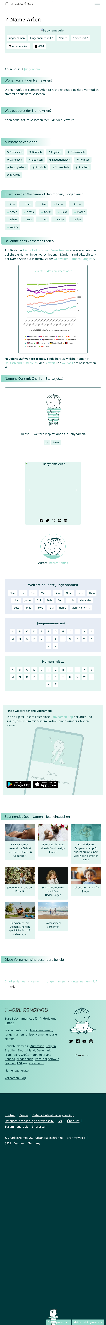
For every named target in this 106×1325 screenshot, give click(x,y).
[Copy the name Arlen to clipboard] (65, 521)
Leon (81, 593)
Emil (39, 600)
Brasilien (10, 1050)
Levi (22, 593)
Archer (78, 204)
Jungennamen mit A (41, 38)
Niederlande (25, 1059)
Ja (47, 442)
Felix (49, 600)
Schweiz (50, 363)
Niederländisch (60, 159)
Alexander (85, 600)
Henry (62, 607)
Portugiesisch (17, 167)
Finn (33, 593)
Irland (47, 1055)
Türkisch (14, 175)
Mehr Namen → (80, 607)
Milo (28, 607)
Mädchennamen (41, 1030)
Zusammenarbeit (16, 1126)
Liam (44, 204)
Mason (81, 211)
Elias (12, 593)
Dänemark (44, 1050)
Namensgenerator (17, 1070)
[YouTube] (84, 1040)
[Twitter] (71, 1040)
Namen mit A (80, 38)
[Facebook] (77, 1040)
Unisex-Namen (35, 1034)
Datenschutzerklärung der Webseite (29, 1121)
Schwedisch (62, 167)
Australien (37, 1046)
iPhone (9, 1023)
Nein (56, 442)
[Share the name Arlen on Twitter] (47, 521)
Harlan (60, 204)
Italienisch (15, 159)
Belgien (51, 1046)
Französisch (77, 152)
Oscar (47, 211)
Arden (13, 211)
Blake (64, 211)
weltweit (67, 363)
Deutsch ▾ (82, 1055)
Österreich (30, 363)
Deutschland (13, 363)
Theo (44, 219)
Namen (63, 38)
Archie (31, 211)
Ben (60, 600)
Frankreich (12, 1055)
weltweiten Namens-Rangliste (74, 259)
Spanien (10, 1063)
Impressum (39, 1126)
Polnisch (84, 159)
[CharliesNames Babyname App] (20, 3)
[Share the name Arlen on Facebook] (41, 521)
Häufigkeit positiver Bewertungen (46, 250)
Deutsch (36, 152)
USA (19, 1063)
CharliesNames (57, 563)
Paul (51, 607)
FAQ (60, 1121)
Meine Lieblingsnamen (87, 1322)
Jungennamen (16, 38)
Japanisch (37, 159)
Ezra (29, 219)
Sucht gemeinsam (58, 1322)
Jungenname (33, 69)
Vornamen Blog (15, 1078)
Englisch (56, 152)
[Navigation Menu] (98, 3)
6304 (41, 46)
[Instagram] (91, 1040)
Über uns (73, 1121)
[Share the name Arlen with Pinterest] (59, 521)
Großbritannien (31, 1055)
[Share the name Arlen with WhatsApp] (53, 521)
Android (45, 1018)
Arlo (12, 204)
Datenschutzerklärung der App (53, 1115)
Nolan (77, 219)
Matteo (45, 593)
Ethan (13, 219)
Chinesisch (15, 152)
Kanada (10, 1059)
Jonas (28, 600)
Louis (71, 600)
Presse (23, 1115)
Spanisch (83, 167)
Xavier (60, 219)
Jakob (40, 607)
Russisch (40, 167)
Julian (16, 600)
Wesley (14, 227)
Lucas (17, 607)
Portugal (41, 1059)
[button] (30, 490)
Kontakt (10, 1115)
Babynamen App (62, 717)
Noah (28, 204)
